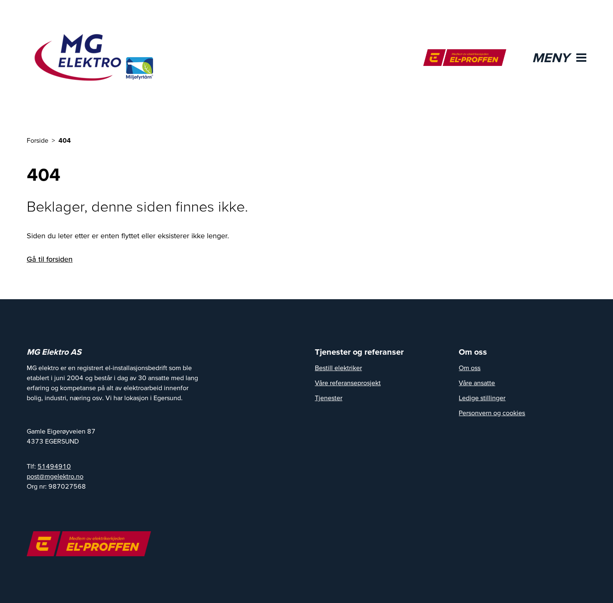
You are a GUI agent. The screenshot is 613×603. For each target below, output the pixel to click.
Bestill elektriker (338, 367)
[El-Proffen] (464, 57)
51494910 (54, 466)
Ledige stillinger (482, 397)
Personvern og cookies (492, 412)
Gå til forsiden (50, 259)
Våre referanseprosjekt (348, 382)
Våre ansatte (477, 382)
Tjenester (328, 397)
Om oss (469, 367)
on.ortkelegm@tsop (55, 476)
